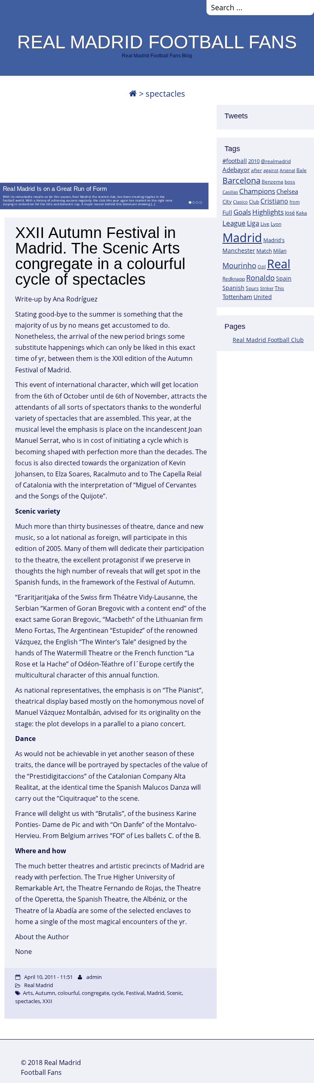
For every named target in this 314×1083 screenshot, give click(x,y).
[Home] (133, 93)
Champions (257, 191)
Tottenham (237, 296)
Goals (242, 212)
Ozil (262, 267)
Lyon (276, 223)
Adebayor (236, 169)
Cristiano (274, 201)
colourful (68, 993)
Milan (280, 250)
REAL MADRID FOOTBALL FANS (157, 42)
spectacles (27, 1001)
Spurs (252, 288)
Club (254, 202)
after (256, 170)
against (270, 170)
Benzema (272, 182)
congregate (95, 993)
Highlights (268, 212)
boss (290, 181)
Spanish (233, 288)
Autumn (45, 993)
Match (264, 250)
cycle (117, 993)
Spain (284, 278)
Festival (135, 993)
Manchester (238, 250)
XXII (47, 1001)
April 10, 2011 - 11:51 (48, 977)
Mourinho (239, 265)
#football (234, 161)
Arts (28, 993)
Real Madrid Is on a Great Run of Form (55, 188)
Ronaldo (260, 278)
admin (94, 977)
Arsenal (287, 170)
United (262, 297)
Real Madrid (38, 985)
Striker (267, 288)
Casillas (230, 192)
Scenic (174, 993)
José (290, 212)
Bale (301, 170)
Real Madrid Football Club (268, 340)
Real (278, 264)
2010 (254, 161)
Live (264, 224)
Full (227, 212)
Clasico (240, 202)
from (294, 202)
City (227, 201)
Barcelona (241, 180)
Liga (253, 223)
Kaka (301, 212)
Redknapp (233, 278)
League (234, 223)
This (279, 288)
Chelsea (287, 191)
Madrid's (274, 240)
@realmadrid (276, 161)
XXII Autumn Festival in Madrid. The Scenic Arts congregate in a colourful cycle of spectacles (100, 256)
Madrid (242, 237)
